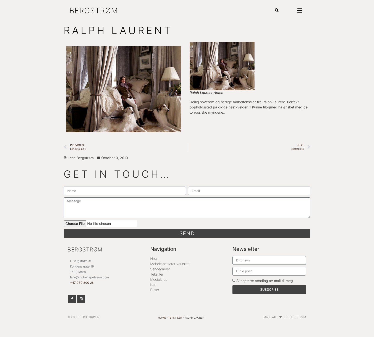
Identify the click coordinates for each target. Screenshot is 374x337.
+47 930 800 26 (82, 282)
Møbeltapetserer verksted (170, 264)
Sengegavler (160, 269)
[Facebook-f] (72, 299)
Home (162, 317)
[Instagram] (81, 299)
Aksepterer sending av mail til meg (264, 280)
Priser (154, 290)
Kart (153, 284)
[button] (277, 10)
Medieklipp (158, 279)
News (154, 258)
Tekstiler (156, 274)
